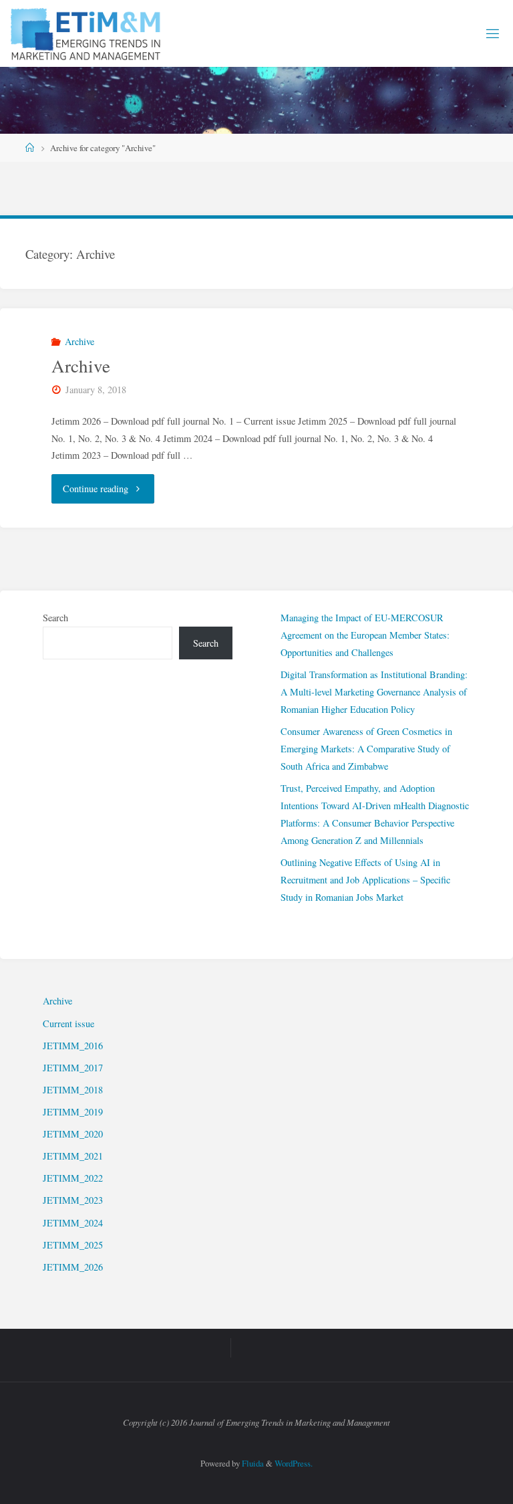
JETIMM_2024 (73, 1222)
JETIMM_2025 (73, 1245)
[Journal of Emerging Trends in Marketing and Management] (87, 33)
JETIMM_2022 (73, 1178)
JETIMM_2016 (73, 1045)
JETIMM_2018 (73, 1089)
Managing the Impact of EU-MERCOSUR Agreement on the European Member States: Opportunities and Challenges (365, 635)
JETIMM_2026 (73, 1267)
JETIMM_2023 (73, 1200)
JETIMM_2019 (73, 1111)
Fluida (252, 1463)
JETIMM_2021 (73, 1156)
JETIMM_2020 (73, 1133)
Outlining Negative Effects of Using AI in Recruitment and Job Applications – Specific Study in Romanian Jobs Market (365, 879)
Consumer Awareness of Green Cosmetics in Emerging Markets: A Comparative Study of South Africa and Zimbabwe (366, 748)
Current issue (68, 1023)
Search (55, 617)
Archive (79, 341)
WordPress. (294, 1463)
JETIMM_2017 (73, 1067)
